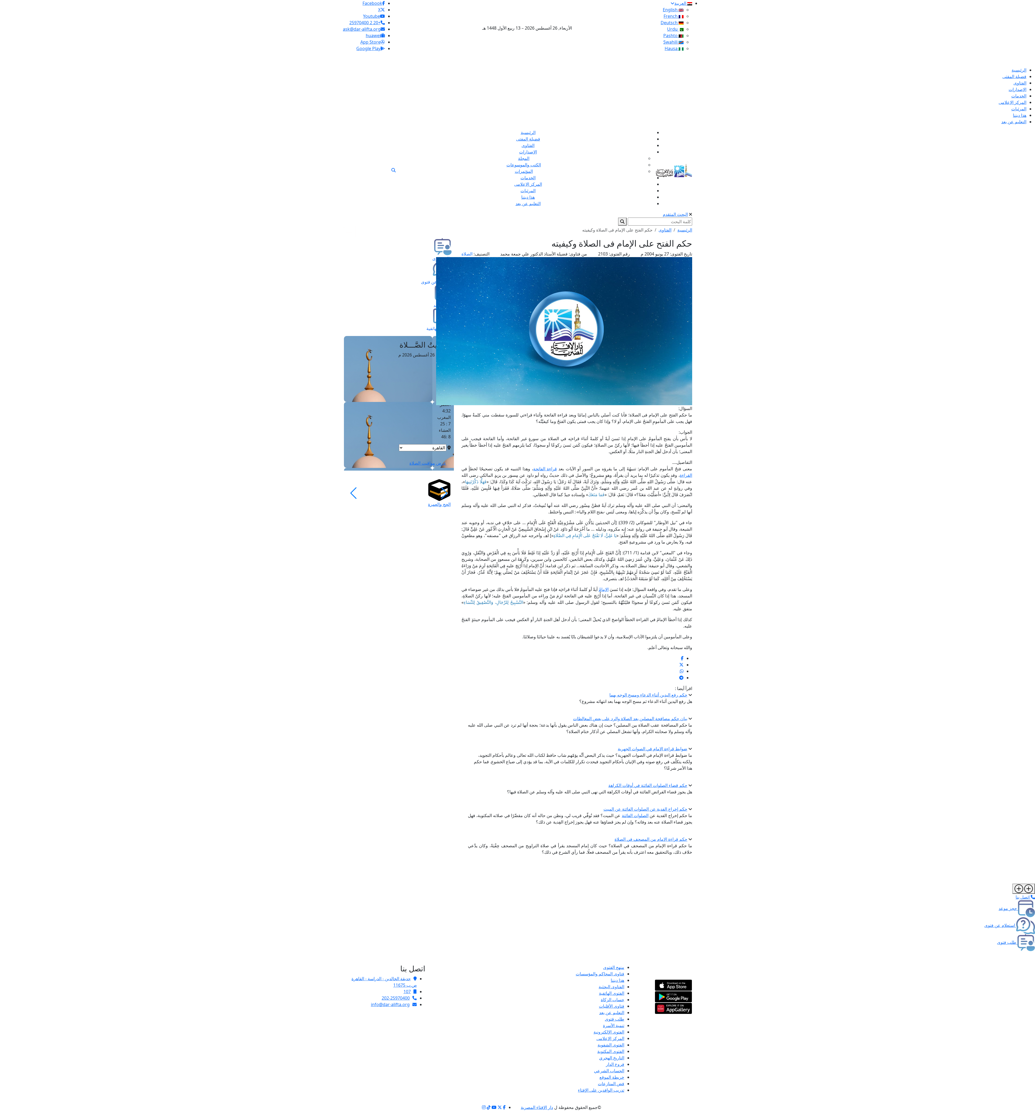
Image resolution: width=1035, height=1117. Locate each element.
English (671, 10)
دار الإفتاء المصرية (537, 1107)
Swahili (671, 42)
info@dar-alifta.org (390, 1004)
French (671, 16)
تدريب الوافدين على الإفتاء (601, 1090)
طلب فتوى (614, 1019)
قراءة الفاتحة (545, 469)
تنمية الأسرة (613, 1025)
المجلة (523, 158)
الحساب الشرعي (609, 1071)
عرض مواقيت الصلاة (427, 463)
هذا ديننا (617, 980)
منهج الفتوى (613, 967)
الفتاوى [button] (664, 230)
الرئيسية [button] (684, 230)
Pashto (671, 35)
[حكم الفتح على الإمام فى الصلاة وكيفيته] (682, 658)
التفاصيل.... (682, 462)
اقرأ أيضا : (683, 688)
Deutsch (670, 23)
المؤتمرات (524, 171)
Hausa (672, 48)
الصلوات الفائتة (635, 815)
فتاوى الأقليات (611, 1006)
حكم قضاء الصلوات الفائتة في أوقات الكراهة (647, 785)
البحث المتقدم (675, 214)
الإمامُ (604, 589)
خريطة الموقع (611, 1077)
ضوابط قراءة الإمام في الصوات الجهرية (652, 749)
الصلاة (466, 254)
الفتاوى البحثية (611, 987)
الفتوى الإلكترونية (609, 1032)
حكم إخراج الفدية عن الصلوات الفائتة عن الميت (645, 809)
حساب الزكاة (612, 1000)
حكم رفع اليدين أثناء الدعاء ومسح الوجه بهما (648, 695)
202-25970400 (396, 998)
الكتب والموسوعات (523, 165)
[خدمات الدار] (1023, 889)
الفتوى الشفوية (611, 1045)
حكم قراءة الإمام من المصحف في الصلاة (651, 839)
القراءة (686, 475)
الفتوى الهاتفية (611, 993)
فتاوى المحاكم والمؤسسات (600, 974)
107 (407, 992)
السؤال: (685, 408)
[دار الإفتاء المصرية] (674, 169)
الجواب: (685, 432)
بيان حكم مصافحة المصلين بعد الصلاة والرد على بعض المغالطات (630, 719)
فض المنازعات (611, 1084)
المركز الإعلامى (610, 1038)
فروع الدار (615, 1064)
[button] (444, 493)
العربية (680, 3)
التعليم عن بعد (611, 1013)
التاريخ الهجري (611, 1058)
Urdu (673, 29)
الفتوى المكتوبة (610, 1051)
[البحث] (393, 170)
